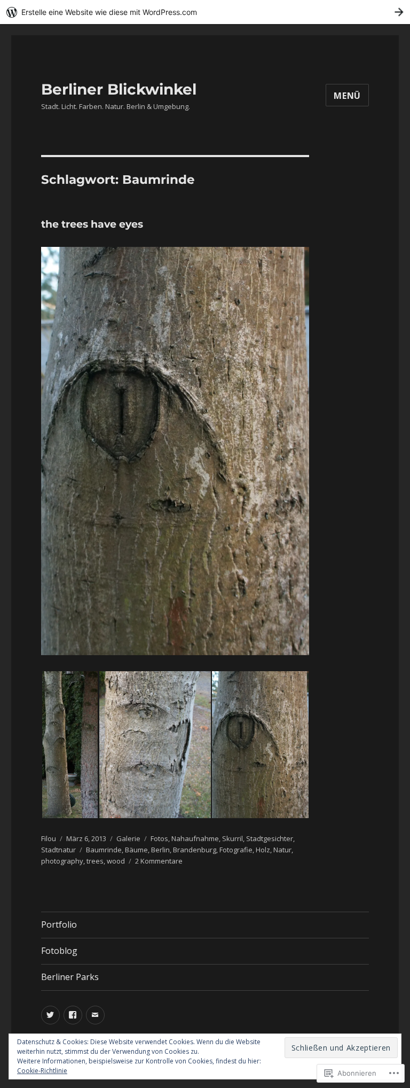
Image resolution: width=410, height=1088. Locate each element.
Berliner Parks (70, 977)
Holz (263, 849)
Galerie (128, 838)
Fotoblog (59, 951)
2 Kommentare (159, 861)
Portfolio (59, 924)
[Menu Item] (50, 1015)
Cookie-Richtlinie (42, 1070)
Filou (48, 838)
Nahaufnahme (195, 838)
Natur (282, 849)
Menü (347, 96)
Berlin (160, 849)
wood (116, 861)
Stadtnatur (58, 849)
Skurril (232, 838)
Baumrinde (104, 849)
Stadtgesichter (269, 838)
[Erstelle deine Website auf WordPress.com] (205, 12)
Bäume (136, 849)
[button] (69, 744)
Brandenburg (194, 849)
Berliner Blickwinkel (118, 89)
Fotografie (236, 849)
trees (95, 861)
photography (62, 861)
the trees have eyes (92, 224)
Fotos (159, 838)
